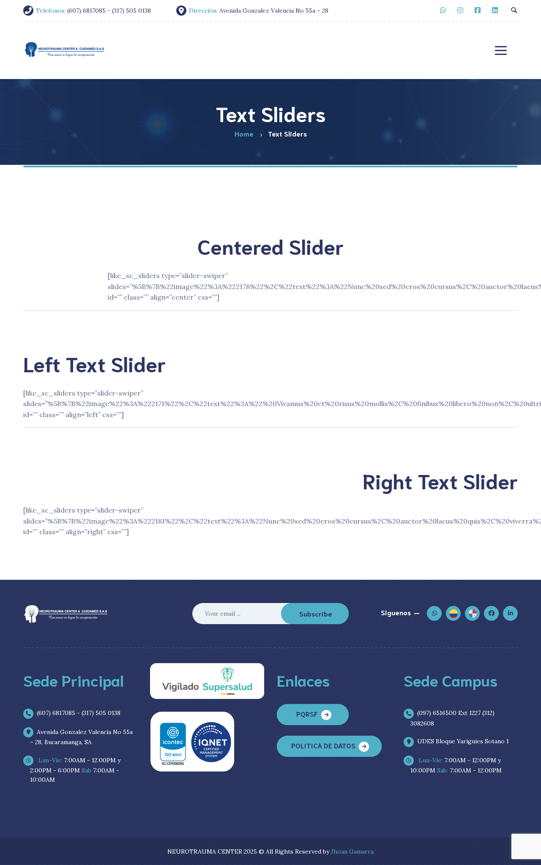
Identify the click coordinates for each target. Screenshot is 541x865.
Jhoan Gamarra (352, 851)
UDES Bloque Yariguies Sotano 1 (463, 741)
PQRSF (307, 713)
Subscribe (315, 613)
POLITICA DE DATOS (323, 745)
